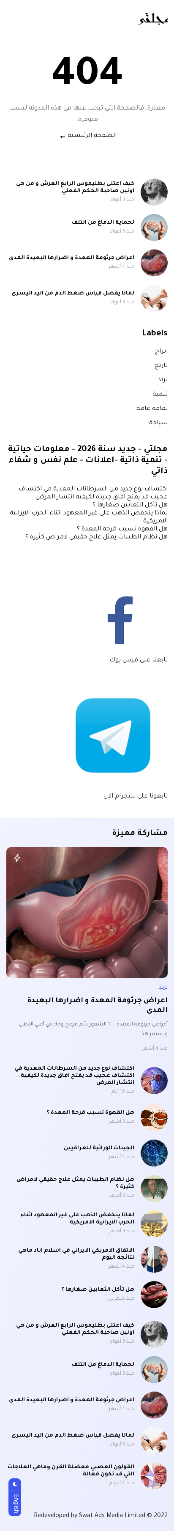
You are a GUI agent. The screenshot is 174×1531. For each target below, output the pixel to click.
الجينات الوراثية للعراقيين (99, 1148)
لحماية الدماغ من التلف (103, 223)
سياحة (158, 423)
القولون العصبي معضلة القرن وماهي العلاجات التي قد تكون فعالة (71, 1470)
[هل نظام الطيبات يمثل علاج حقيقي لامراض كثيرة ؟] (154, 1188)
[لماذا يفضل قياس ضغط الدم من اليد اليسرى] (154, 298)
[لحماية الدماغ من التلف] (154, 227)
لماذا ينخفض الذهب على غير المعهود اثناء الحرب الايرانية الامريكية (77, 1219)
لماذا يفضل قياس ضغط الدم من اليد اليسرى (72, 294)
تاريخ (161, 366)
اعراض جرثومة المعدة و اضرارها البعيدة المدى (71, 258)
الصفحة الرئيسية (92, 136)
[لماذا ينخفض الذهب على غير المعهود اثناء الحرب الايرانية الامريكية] (154, 1223)
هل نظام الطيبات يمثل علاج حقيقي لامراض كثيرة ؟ (96, 537)
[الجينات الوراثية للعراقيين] (154, 1153)
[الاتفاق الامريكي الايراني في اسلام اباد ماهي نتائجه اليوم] (154, 1259)
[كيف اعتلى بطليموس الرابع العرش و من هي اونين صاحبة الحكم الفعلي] (154, 192)
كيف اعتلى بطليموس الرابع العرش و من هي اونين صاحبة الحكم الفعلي (75, 187)
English (15, 1503)
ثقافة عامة (152, 409)
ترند (163, 380)
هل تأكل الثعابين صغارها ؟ (130, 505)
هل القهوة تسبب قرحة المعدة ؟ (122, 529)
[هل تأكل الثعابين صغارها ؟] (154, 1294)
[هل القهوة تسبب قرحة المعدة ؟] (154, 1117)
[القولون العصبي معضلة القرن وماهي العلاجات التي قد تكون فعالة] (154, 1475)
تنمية (160, 394)
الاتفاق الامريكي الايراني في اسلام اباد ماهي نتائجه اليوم (76, 1254)
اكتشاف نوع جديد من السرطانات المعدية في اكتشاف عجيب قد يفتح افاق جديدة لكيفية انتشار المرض (74, 1076)
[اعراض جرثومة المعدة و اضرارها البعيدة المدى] (154, 262)
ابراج (161, 351)
